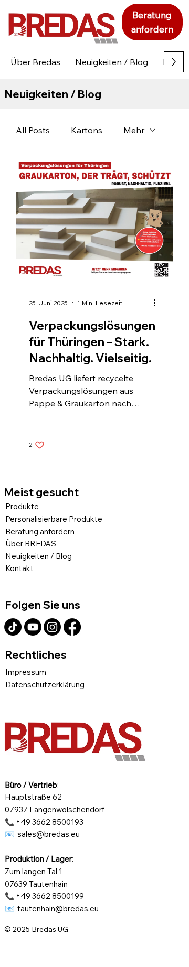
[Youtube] (32, 627)
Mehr (133, 130)
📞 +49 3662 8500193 (44, 822)
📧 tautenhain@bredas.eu (52, 909)
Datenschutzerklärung (45, 685)
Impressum (25, 672)
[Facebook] (72, 627)
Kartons (86, 130)
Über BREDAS (30, 544)
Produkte (22, 506)
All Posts (33, 130)
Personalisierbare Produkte (53, 519)
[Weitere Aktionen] (158, 302)
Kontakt (19, 568)
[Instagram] (52, 627)
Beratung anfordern (40, 531)
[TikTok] (13, 627)
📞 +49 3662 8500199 (44, 896)
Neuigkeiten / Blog (38, 556)
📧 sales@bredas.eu (42, 834)
